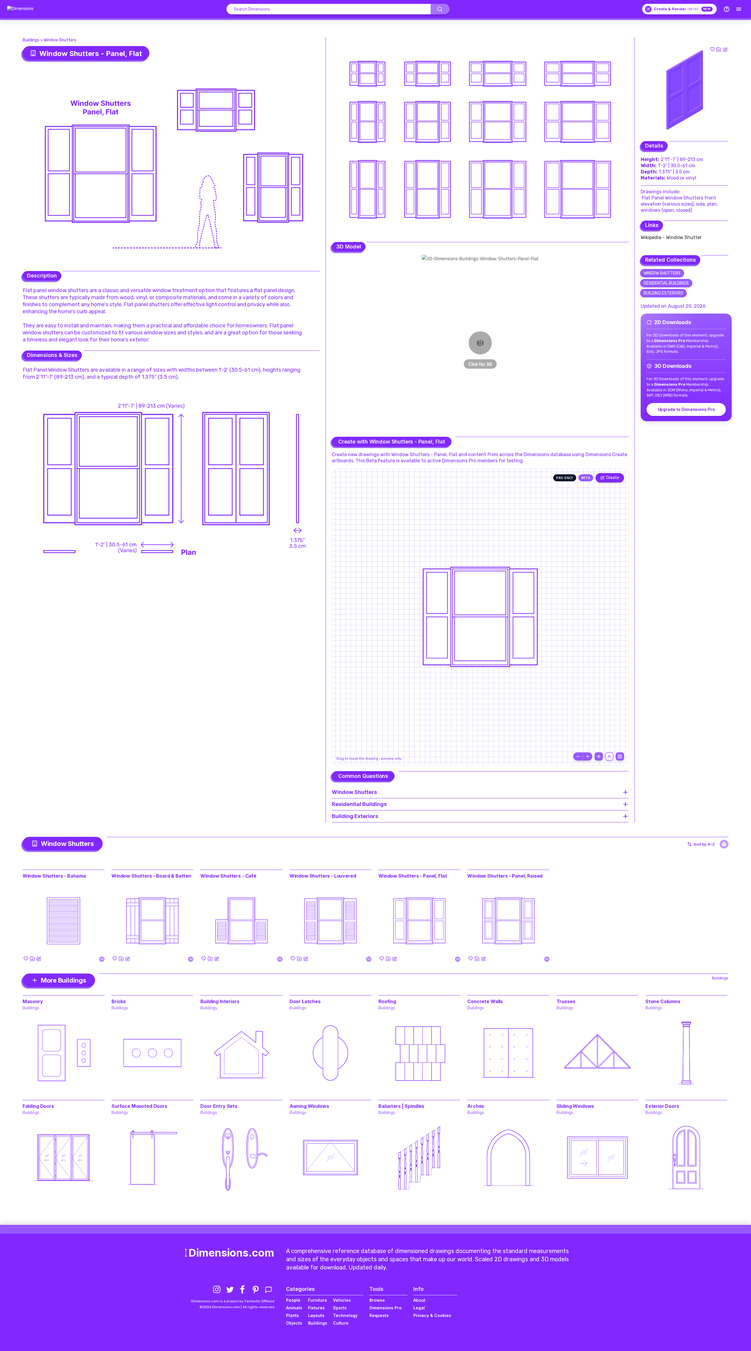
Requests (379, 1315)
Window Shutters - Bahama (54, 876)
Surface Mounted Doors (139, 1106)
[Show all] (599, 756)
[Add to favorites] (712, 49)
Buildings (31, 40)
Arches (475, 1106)
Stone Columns (662, 1001)
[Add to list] (719, 49)
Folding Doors (38, 1106)
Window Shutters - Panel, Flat (412, 876)
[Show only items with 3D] (724, 844)
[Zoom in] (587, 756)
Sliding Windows (575, 1106)
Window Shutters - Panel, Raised (504, 876)
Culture (341, 1322)
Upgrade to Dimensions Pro (686, 409)
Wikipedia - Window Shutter (671, 237)
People (293, 1300)
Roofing (387, 1001)
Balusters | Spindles (401, 1106)
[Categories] (738, 9)
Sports (340, 1307)
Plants (292, 1315)
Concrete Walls (485, 1001)
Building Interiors (219, 1001)
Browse (377, 1300)
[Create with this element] (725, 49)
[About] (726, 9)
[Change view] (620, 756)
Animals (294, 1307)
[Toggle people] (609, 756)
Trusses (566, 1001)
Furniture (317, 1300)
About (419, 1300)
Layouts (316, 1315)
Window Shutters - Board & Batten (151, 876)
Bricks (118, 1001)
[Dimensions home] (20, 9)
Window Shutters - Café (228, 876)
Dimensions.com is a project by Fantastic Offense (232, 1301)
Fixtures (316, 1307)
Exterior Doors (662, 1106)
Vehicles (342, 1300)
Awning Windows (309, 1106)
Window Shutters (60, 40)
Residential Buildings (666, 283)
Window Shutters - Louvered (323, 876)
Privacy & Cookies (432, 1315)
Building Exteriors (663, 293)
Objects (294, 1322)
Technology (345, 1315)
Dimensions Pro (385, 1307)
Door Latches (305, 1001)
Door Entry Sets (218, 1106)
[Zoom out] (578, 756)
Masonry (33, 1001)
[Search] (440, 9)
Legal (419, 1307)
